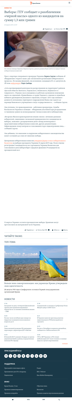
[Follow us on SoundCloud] (32, 356)
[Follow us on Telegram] (28, 356)
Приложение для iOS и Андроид (15, 372)
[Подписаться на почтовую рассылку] (45, 356)
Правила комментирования (13, 390)
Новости (8, 8)
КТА (28, 399)
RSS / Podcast (41, 372)
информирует (16, 83)
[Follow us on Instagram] (19, 356)
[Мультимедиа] (13, 399)
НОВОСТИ (9, 299)
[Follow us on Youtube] (15, 356)
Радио (39, 368)
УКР (43, 399)
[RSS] (36, 356)
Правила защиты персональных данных (50, 393)
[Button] (47, 29)
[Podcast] (41, 356)
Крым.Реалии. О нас (11, 386)
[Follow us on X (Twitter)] (10, 356)
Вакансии (40, 390)
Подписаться (8, 375)
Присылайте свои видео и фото (14, 368)
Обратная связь (42, 386)
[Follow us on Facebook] (6, 356)
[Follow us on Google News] (23, 356)
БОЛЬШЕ (65, 344)
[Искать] (59, 399)
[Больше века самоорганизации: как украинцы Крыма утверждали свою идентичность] (36, 263)
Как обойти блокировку (45, 375)
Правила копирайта (11, 393)
